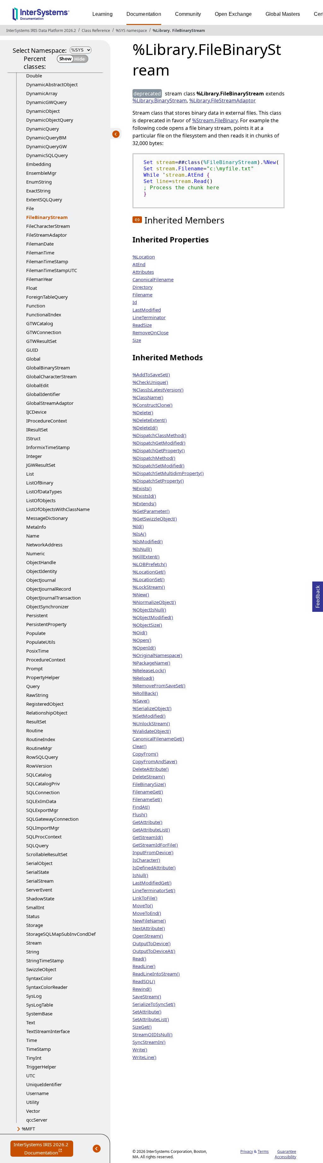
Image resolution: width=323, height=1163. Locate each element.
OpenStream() (147, 936)
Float (31, 288)
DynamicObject (43, 111)
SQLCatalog (38, 774)
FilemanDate (40, 244)
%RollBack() (145, 693)
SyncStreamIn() (149, 1042)
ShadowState (40, 898)
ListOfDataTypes (44, 491)
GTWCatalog (39, 323)
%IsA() (139, 534)
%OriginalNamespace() (157, 655)
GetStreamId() (147, 837)
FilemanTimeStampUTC (51, 270)
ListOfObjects (41, 500)
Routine (34, 730)
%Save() (141, 700)
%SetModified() (149, 716)
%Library (161, 30)
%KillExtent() (146, 556)
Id (134, 302)
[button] (137, 219)
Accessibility (285, 1157)
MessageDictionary (47, 518)
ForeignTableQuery (47, 297)
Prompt (34, 668)
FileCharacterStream (48, 226)
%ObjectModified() (152, 617)
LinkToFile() (144, 898)
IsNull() (140, 875)
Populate (35, 633)
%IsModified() (147, 541)
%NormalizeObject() (154, 602)
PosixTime (37, 651)
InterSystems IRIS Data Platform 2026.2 (41, 30)
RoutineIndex (40, 739)
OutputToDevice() (151, 943)
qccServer (36, 1120)
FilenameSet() (147, 799)
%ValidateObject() (151, 731)
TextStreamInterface (48, 1031)
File (30, 208)
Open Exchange (233, 14)
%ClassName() (147, 397)
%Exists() (142, 488)
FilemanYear (39, 279)
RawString (37, 695)
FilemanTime (40, 252)
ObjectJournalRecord (48, 589)
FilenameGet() (147, 792)
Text (30, 1022)
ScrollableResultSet (46, 854)
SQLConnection (43, 792)
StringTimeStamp (45, 960)
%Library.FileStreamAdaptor (222, 100)
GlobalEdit (37, 385)
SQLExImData (41, 801)
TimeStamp (38, 1049)
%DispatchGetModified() (158, 443)
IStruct (33, 438)
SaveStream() (146, 996)
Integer (34, 456)
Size (136, 340)
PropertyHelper (43, 677)
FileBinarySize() (149, 784)
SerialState (37, 872)
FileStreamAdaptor (46, 235)
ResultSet (36, 721)
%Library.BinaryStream (159, 100)
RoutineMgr (39, 748)
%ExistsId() (144, 496)
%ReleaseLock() (149, 670)
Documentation (143, 14)
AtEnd (138, 264)
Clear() (139, 746)
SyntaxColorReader (47, 987)
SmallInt (35, 907)
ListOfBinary (39, 482)
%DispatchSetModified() (158, 465)
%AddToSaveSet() (151, 374)
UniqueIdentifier (44, 1084)
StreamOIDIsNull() (152, 1034)
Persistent (37, 615)
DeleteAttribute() (150, 769)
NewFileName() (149, 920)
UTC (30, 1075)
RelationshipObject (46, 712)
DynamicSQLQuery (47, 155)
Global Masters (283, 14)
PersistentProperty (46, 624)
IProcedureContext (46, 420)
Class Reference (96, 30)
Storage (34, 925)
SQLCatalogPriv (43, 783)
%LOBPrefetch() (149, 564)
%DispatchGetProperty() (158, 450)
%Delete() (142, 412)
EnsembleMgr (41, 173)
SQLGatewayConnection (52, 819)
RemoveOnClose (150, 332)
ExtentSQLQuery (44, 199)
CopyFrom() (145, 754)
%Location (143, 256)
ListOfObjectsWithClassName (58, 509)
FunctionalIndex (43, 314)
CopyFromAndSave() (154, 761)
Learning (102, 14)
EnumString (39, 182)
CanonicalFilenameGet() (158, 738)
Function (35, 305)
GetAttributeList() (151, 829)
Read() (139, 958)
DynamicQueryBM (46, 137)
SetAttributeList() (150, 1019)
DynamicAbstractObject (52, 84)
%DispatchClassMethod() (159, 435)
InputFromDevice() (152, 852)
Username (37, 1093)
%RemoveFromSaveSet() (158, 685)
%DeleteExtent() (149, 420)
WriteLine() (144, 1057)
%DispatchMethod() (153, 458)
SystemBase (39, 1013)
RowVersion (39, 766)
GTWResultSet (41, 341)
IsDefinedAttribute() (154, 867)
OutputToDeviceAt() (153, 951)
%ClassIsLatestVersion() (158, 390)
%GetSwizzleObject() (154, 518)
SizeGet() (142, 1027)
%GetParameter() (151, 511)
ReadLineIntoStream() (156, 974)
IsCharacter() (146, 860)
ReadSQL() (143, 981)
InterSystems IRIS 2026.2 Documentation (43, 1149)
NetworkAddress (44, 544)
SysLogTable (39, 1005)
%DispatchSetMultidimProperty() (168, 473)
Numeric (35, 553)
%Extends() (144, 503)
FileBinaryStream (188, 30)
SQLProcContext (44, 836)
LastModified (146, 310)
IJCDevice (36, 412)
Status (32, 916)
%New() (140, 594)
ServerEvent (39, 889)
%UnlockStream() (151, 723)
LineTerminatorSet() (153, 890)
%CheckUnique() (150, 382)
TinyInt (33, 1058)
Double (34, 75)
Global (33, 359)
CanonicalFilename (152, 279)
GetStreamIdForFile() (155, 845)
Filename (142, 294)
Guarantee (286, 1151)
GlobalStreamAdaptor (49, 403)
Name (32, 536)
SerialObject (39, 863)
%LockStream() (148, 587)
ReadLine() (144, 966)
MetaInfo (36, 527)
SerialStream (40, 881)
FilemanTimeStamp (47, 261)
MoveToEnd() (146, 913)
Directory (142, 287)
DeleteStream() (148, 776)
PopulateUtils (40, 642)
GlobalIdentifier (43, 394)
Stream (34, 943)
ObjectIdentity (41, 571)
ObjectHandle (41, 562)
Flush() (139, 814)
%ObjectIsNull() (149, 609)
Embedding (38, 164)
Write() (139, 1049)
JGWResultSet (40, 465)
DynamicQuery (42, 128)
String (32, 951)
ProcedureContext (45, 659)
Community (188, 14)
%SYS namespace (131, 30)
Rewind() (142, 989)
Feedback (317, 595)
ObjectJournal (41, 580)
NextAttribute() (148, 928)
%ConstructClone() (152, 405)
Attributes (143, 272)
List (30, 474)
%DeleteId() (145, 427)
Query (33, 686)
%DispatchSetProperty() (158, 481)
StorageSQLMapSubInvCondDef (61, 934)
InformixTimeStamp (48, 447)
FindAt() (141, 807)
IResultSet (37, 429)
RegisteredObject (44, 704)
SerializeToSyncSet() (153, 1004)
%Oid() (139, 632)
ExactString (38, 190)
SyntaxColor (39, 978)
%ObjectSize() (147, 625)
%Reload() (143, 678)
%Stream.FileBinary (215, 120)
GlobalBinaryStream (48, 367)
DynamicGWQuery (46, 102)
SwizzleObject (41, 969)
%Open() (141, 640)
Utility (32, 1102)
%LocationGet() (149, 572)
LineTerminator (149, 317)
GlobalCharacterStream (51, 376)
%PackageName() (151, 663)
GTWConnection (43, 332)
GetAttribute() (147, 822)
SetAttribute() (147, 1011)
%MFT (28, 1128)
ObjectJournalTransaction (53, 597)
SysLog (34, 996)
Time (31, 1040)
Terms (263, 1151)
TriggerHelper (41, 1066)
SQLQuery (37, 845)
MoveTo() (142, 905)
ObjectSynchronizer (47, 606)
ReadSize (142, 325)
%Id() (138, 526)
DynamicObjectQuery (49, 120)
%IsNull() (142, 549)
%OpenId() (144, 647)
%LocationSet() (148, 579)
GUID (32, 350)
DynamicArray (41, 93)
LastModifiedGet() (152, 883)
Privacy (246, 1151)
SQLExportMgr (42, 810)
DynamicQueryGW (46, 146)
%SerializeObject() (152, 708)
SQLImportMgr (42, 828)
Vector (33, 1111)
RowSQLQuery (42, 757)
